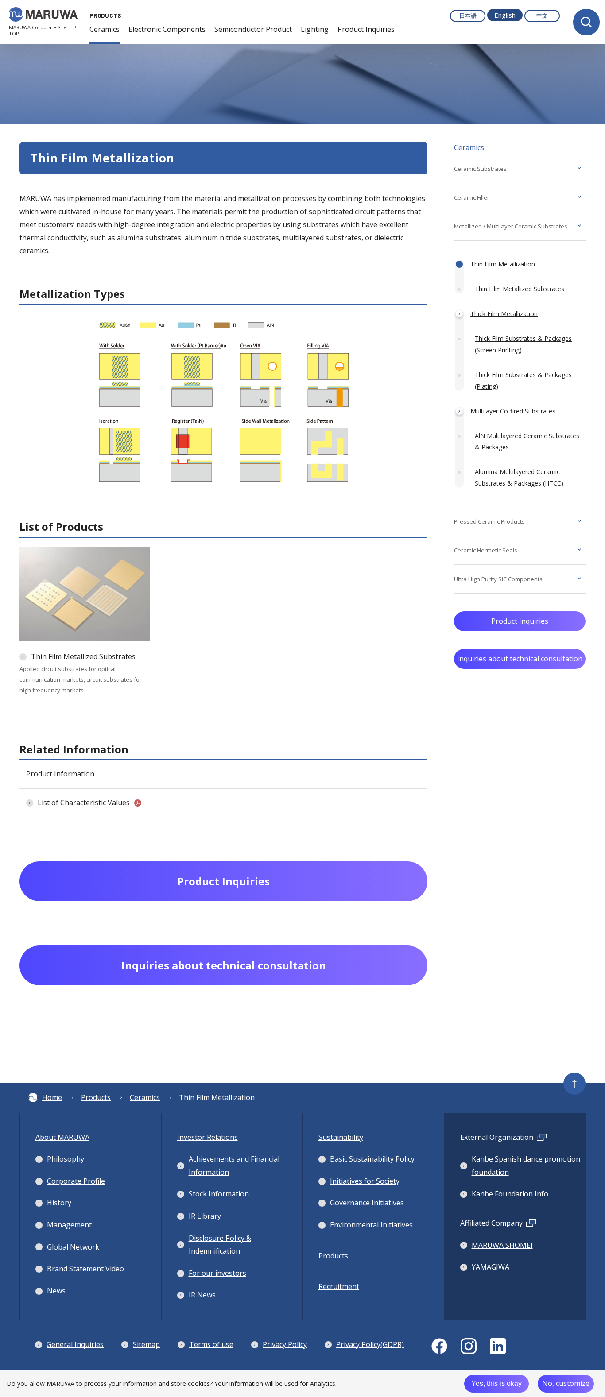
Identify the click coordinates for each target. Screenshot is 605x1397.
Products (96, 1097)
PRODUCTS (105, 15)
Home (52, 1097)
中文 (542, 15)
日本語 (468, 15)
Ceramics (145, 1097)
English (505, 15)
